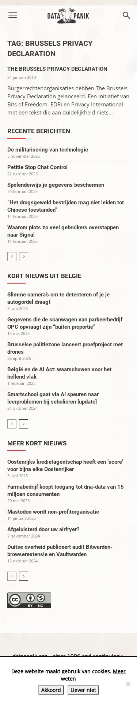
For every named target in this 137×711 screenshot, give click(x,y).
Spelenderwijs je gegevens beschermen (55, 185)
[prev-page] (11, 256)
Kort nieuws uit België (44, 276)
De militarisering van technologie (47, 149)
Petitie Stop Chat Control (37, 167)
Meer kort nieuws (36, 443)
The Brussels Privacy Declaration (57, 69)
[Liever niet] (128, 684)
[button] (12, 15)
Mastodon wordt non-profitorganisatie (53, 511)
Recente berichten (38, 131)
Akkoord (51, 689)
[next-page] (23, 256)
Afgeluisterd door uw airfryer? (43, 529)
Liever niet (83, 689)
